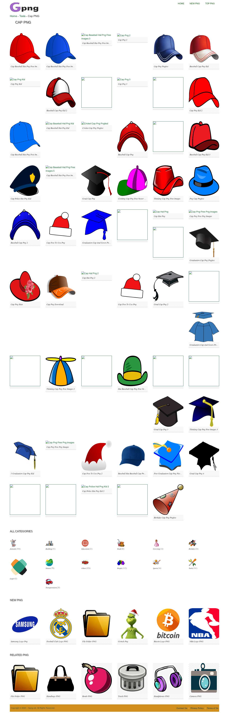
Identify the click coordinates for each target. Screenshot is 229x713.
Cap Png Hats (17, 304)
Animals (13, 549)
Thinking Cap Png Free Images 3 (204, 429)
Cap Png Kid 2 (196, 110)
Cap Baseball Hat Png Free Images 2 (62, 66)
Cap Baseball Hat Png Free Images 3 (98, 43)
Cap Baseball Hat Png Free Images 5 (62, 175)
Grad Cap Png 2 (161, 304)
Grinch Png (123, 641)
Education (85, 549)
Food (119, 549)
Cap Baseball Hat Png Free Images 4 (26, 154)
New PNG (195, 3)
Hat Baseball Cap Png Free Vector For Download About (142, 388)
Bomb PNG (87, 696)
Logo (12, 578)
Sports (155, 568)
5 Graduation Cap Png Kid (22, 473)
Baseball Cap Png (125, 154)
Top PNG (210, 3)
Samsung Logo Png (19, 641)
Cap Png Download (55, 304)
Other (83, 568)
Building (49, 549)
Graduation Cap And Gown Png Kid (98, 242)
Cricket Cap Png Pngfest (92, 128)
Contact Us (182, 708)
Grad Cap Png (88, 198)
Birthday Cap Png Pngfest (165, 517)
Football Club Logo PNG (57, 641)
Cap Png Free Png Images (201, 216)
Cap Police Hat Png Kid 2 (93, 491)
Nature (48, 568)
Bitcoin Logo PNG (162, 641)
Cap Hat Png (159, 216)
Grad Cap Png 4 (197, 473)
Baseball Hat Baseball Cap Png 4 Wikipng (136, 473)
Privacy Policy (197, 708)
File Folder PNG (89, 641)
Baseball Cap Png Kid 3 (200, 154)
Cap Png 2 (122, 39)
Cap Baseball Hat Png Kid (58, 128)
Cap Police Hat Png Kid (21, 198)
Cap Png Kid (16, 83)
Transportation (51, 587)
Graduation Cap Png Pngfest (202, 260)
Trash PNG (123, 696)
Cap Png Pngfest (161, 66)
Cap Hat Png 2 (88, 277)
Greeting (156, 549)
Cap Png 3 (122, 83)
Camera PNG (195, 696)
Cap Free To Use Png (56, 242)
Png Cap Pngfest (197, 198)
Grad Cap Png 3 (161, 429)
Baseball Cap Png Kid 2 (57, 110)
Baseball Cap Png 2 (19, 242)
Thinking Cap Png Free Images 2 (61, 388)
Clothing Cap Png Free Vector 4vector (134, 198)
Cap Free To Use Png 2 (92, 473)
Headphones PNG (161, 696)
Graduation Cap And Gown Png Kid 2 (206, 344)
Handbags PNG (53, 696)
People (119, 568)
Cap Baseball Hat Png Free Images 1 (26, 66)
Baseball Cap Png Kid (199, 66)
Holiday (192, 549)
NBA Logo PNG (196, 641)
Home (181, 3)
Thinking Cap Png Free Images (167, 198)
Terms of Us (212, 708)
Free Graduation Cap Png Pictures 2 (169, 473)
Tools (22, 16)
